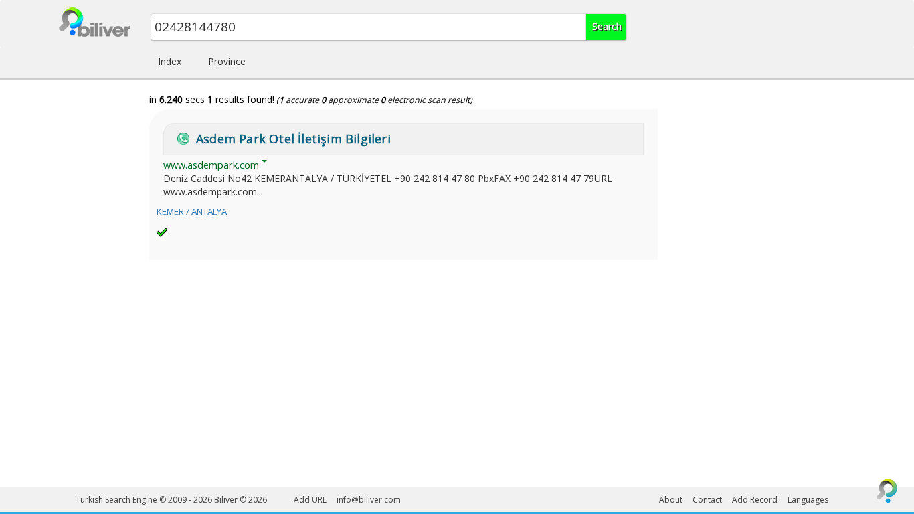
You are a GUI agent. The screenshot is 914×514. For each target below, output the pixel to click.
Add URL (310, 499)
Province (227, 61)
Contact (707, 499)
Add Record (755, 499)
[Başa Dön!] (887, 490)
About (670, 499)
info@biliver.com (369, 499)
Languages (808, 499)
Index (169, 61)
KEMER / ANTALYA (192, 212)
